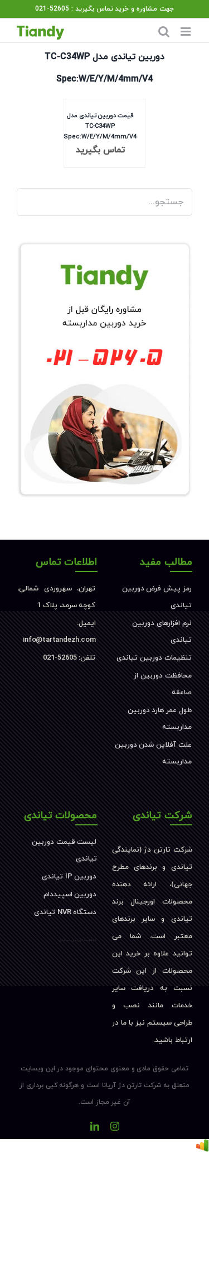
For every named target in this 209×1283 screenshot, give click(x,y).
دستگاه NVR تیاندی (65, 912)
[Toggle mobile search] (163, 31)
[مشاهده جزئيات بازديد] (202, 1147)
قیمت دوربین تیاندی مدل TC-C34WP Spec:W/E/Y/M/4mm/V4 (100, 126)
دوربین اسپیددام (70, 895)
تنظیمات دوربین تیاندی (154, 658)
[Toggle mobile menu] (186, 31)
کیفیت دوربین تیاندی (78, 940)
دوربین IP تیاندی (69, 877)
